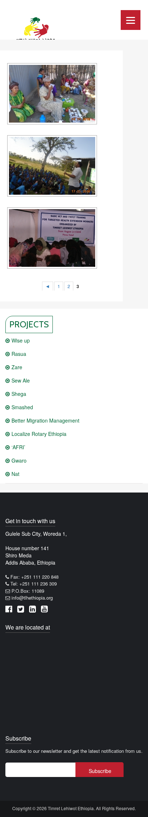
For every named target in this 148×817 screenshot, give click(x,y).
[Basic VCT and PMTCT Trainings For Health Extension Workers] (52, 238)
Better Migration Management (45, 420)
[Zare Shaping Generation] (52, 166)
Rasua (18, 353)
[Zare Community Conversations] (52, 94)
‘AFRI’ (18, 447)
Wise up (20, 340)
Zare (16, 367)
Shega (18, 393)
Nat (15, 473)
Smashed (22, 407)
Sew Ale (20, 380)
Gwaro (19, 460)
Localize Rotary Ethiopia (38, 433)
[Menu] (130, 20)
